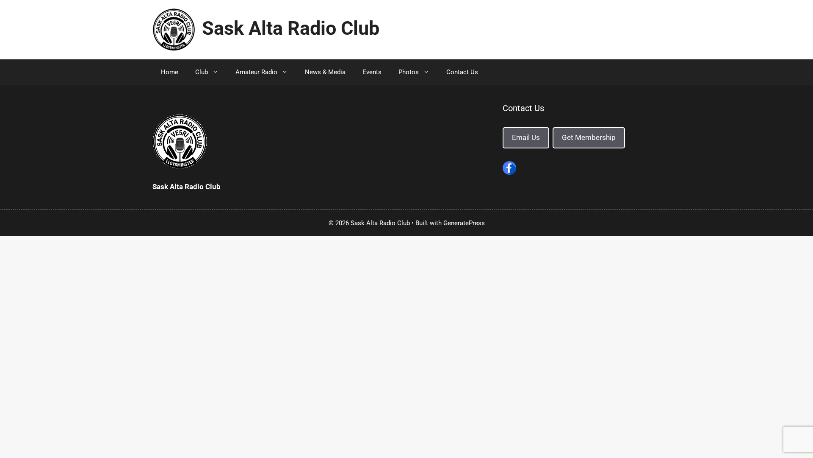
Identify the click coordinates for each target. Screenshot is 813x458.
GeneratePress (464, 223)
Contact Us (462, 72)
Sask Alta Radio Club (290, 28)
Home (169, 72)
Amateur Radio (256, 72)
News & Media (325, 72)
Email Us (526, 137)
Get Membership (589, 137)
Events (372, 72)
